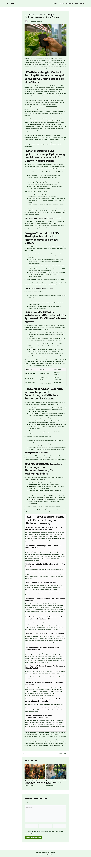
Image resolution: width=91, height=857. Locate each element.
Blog (76, 3)
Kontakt (82, 3)
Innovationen (69, 3)
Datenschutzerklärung (48, 854)
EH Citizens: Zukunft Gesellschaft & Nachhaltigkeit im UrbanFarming (35, 782)
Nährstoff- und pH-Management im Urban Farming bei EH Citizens (56, 782)
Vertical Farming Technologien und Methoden (44, 139)
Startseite (54, 3)
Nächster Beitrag (64, 753)
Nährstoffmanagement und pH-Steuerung (54, 126)
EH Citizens (10, 3)
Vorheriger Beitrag (27, 753)
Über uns (61, 3)
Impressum (39, 854)
